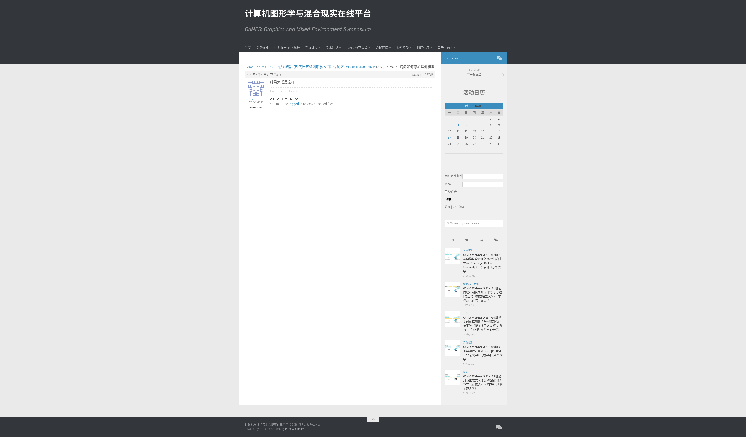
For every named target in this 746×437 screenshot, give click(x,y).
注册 (448, 207)
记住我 (452, 192)
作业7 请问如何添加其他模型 (360, 67)
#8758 (429, 74)
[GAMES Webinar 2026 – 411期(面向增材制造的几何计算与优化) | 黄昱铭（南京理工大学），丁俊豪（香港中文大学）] (452, 289)
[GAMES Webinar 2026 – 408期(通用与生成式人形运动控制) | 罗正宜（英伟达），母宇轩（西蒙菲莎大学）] (452, 377)
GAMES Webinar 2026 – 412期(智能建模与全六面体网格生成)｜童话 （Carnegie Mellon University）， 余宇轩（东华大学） (482, 263)
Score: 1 (417, 75)
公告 (465, 283)
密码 (448, 184)
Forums (260, 67)
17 (449, 137)
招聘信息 (423, 48)
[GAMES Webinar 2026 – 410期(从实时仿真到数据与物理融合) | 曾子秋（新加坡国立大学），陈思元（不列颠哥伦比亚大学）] (452, 319)
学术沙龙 (332, 48)
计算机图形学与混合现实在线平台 (308, 14)
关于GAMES (444, 48)
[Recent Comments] (481, 240)
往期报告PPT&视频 (287, 48)
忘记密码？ (459, 207)
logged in (295, 103)
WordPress (265, 429)
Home (249, 67)
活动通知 (262, 48)
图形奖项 (402, 48)
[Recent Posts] (452, 240)
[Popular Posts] (466, 240)
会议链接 (382, 48)
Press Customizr (294, 429)
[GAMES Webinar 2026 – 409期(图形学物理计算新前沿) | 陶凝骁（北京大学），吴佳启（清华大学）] (452, 348)
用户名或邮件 (453, 176)
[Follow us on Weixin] (499, 58)
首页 (248, 48)
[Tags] (496, 240)
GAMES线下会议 (357, 48)
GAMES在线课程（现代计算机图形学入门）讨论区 (305, 67)
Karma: (253, 107)
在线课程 (311, 48)
